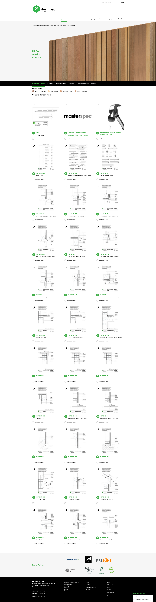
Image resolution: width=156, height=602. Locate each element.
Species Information (61, 83)
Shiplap (51, 25)
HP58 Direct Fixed (58, 25)
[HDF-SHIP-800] (33, 509)
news (108, 586)
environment (101, 19)
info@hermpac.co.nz (44, 585)
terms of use (110, 591)
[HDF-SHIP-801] (65, 509)
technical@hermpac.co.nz (48, 583)
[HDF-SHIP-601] (65, 468)
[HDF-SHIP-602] (97, 468)
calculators (72, 19)
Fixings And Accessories (82, 83)
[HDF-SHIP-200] (33, 185)
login (122, 2)
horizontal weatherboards (70, 582)
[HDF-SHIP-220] (33, 266)
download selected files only (143, 599)
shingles (88, 584)
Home (33, 25)
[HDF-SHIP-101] (97, 144)
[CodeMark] (72, 559)
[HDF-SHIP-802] (97, 509)
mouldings (88, 581)
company (109, 19)
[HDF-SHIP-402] (97, 347)
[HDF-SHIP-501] (65, 428)
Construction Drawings (38, 83)
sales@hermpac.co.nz (40, 587)
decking (66, 589)
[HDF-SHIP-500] (33, 428)
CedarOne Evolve (67, 91)
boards (66, 587)
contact (116, 19)
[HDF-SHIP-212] (97, 225)
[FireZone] (104, 559)
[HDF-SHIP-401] (65, 347)
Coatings (93, 83)
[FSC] (101, 570)
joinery (87, 582)
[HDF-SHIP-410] (65, 387)
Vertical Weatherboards (42, 25)
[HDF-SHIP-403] (33, 387)
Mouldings (50, 83)
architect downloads (83, 19)
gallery (93, 19)
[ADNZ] (90, 570)
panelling (66, 586)
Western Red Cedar (40, 91)
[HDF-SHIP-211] (65, 225)
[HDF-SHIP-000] (33, 144)
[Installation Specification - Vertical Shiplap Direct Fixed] (97, 104)
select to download (39, 138)
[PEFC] (111, 570)
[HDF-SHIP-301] (65, 306)
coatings (88, 589)
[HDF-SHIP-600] (33, 468)
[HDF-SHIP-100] (65, 144)
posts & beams (68, 584)
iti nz (122, 19)
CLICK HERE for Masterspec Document (78, 135)
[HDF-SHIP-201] (65, 185)
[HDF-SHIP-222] (97, 266)
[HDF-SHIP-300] (33, 306)
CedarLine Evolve (82, 91)
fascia (87, 586)
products (64, 19)
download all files (140, 597)
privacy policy (110, 592)
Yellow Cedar (54, 91)
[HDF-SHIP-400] (33, 347)
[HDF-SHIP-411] (97, 387)
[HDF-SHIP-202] (97, 185)
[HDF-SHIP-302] (97, 306)
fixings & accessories (91, 587)
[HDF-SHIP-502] (97, 428)
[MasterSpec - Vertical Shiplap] (65, 104)
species (88, 591)
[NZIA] (72, 570)
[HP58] (33, 104)
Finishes (71, 83)
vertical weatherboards (70, 581)
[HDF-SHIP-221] (65, 266)
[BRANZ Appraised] (88, 559)
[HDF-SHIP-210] (33, 225)
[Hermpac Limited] (44, 8)
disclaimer (109, 595)
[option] (78, 51)
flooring (66, 591)
